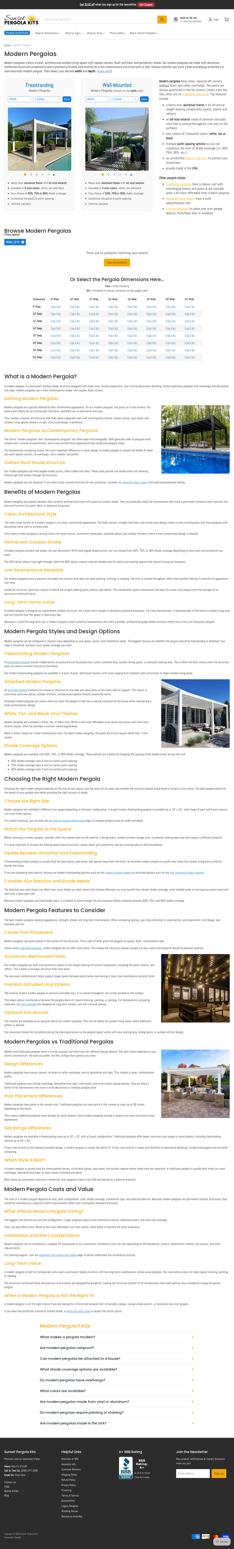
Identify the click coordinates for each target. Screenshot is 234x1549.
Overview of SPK (69, 1459)
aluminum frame (31, 1459)
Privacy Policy (68, 1485)
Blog (6, 1495)
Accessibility (68, 1500)
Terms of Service (70, 1495)
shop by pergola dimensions (69, 820)
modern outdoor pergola (118, 873)
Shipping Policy (69, 1474)
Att (59, 306)
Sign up (219, 1473)
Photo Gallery (117, 33)
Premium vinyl (11, 1459)
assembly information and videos (58, 1255)
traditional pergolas (194, 94)
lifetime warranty (196, 158)
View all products (117, 262)
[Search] (162, 19)
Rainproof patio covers (180, 198)
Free (53, 306)
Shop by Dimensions (47, 33)
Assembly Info (68, 1464)
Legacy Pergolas (69, 1506)
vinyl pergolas (28, 1004)
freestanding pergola (18, 662)
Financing (66, 1490)
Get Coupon (146, 5)
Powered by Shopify (12, 1537)
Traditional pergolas (178, 184)
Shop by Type (73, 33)
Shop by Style (95, 33)
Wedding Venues (69, 1511)
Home (7, 45)
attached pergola (17, 690)
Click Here (20, 1475)
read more (104, 71)
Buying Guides (11, 1491)
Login (216, 19)
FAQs (7, 1486)
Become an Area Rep (71, 1516)
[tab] (25, 174)
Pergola (17, 32)
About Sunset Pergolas (143, 33)
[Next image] (67, 139)
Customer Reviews (71, 1469)
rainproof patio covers (134, 482)
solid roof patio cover (78, 1311)
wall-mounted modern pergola (187, 873)
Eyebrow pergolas (177, 209)
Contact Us (10, 1482)
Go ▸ (67, 99)
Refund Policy (68, 1480)
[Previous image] (12, 139)
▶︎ (54, 174)
